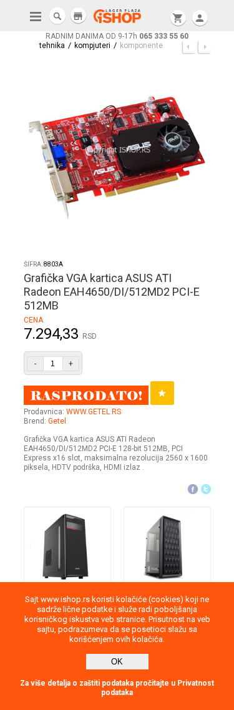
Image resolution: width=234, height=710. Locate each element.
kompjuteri (92, 45)
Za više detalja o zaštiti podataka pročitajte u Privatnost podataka (117, 688)
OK (117, 661)
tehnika (52, 45)
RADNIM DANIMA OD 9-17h (117, 36)
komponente (141, 45)
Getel (57, 421)
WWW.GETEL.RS (93, 411)
